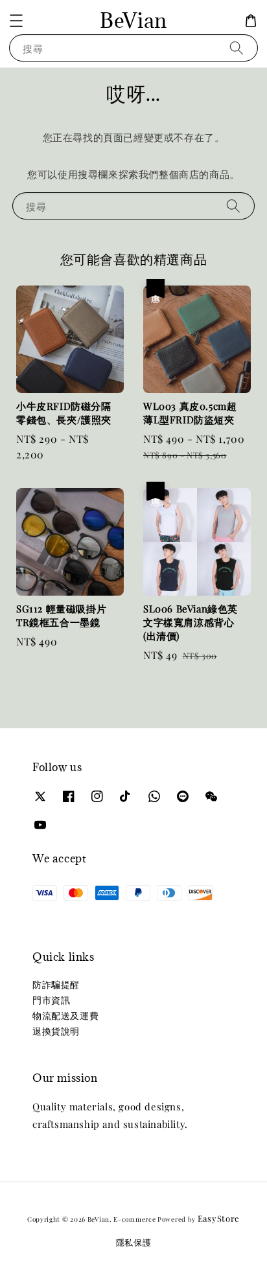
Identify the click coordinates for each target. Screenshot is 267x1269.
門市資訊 (51, 1000)
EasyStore (219, 1218)
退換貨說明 (56, 1031)
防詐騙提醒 (56, 984)
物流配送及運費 (65, 1015)
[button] (16, 20)
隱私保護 (134, 1242)
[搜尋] (236, 47)
